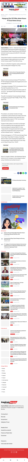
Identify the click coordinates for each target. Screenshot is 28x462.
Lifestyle (4, 382)
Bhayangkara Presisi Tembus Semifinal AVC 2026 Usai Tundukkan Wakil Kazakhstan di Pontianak (18, 360)
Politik (3, 389)
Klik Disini (5, 168)
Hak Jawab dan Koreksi (6, 443)
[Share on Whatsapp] (23, 26)
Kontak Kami (4, 419)
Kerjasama (3, 441)
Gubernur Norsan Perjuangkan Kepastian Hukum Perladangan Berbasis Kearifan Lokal (17, 73)
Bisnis (3, 370)
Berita (12, 257)
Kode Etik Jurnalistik (6, 430)
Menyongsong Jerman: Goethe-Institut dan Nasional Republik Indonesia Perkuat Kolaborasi (18, 338)
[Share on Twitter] (21, 26)
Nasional (4, 384)
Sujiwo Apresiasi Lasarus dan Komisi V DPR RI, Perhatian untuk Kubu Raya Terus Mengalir (18, 276)
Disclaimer (3, 435)
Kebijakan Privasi (5, 422)
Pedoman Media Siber (6, 432)
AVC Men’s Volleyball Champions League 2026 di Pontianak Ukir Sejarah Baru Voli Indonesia (18, 346)
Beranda (3, 416)
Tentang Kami (4, 414)
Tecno (3, 391)
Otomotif (4, 387)
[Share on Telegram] (26, 26)
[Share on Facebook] (18, 26)
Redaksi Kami (4, 427)
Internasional (13, 334)
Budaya (4, 373)
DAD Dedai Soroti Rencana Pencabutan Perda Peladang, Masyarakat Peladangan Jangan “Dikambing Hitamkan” (18, 269)
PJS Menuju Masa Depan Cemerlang (19, 180)
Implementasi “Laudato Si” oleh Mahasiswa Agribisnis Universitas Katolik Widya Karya (18, 189)
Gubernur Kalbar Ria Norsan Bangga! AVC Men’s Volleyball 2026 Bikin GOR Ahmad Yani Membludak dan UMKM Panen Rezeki (18, 353)
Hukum (3, 377)
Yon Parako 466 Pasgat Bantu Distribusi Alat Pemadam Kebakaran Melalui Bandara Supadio (18, 254)
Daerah (4, 375)
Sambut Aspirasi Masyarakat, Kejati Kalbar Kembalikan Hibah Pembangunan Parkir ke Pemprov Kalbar (18, 315)
